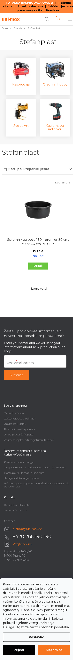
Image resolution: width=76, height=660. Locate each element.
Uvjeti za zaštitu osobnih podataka (42, 627)
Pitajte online (22, 544)
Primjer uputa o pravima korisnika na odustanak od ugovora (36, 485)
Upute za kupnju (15, 424)
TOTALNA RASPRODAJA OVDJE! (29, 2)
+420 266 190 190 (31, 536)
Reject (19, 650)
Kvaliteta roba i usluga (19, 462)
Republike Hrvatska (17, 505)
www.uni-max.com (16, 510)
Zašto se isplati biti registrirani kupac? (29, 440)
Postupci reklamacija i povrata (24, 473)
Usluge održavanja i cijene (21, 478)
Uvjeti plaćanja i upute (19, 434)
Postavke (36, 637)
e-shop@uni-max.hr (27, 529)
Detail (38, 266)
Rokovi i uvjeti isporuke (19, 429)
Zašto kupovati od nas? (20, 418)
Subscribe (16, 375)
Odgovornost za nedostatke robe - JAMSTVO (34, 467)
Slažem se (54, 650)
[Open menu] (70, 19)
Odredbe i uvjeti (14, 413)
